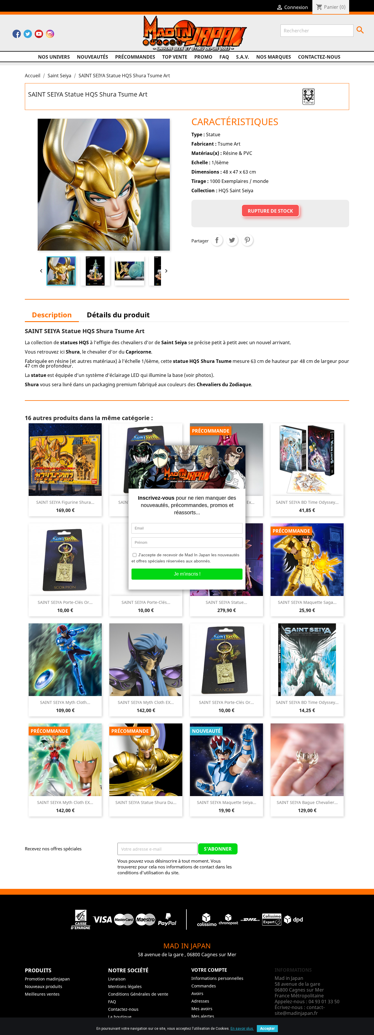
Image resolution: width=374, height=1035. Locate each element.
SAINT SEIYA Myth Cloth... (65, 702)
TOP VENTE (174, 57)
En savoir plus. (242, 1029)
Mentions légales (125, 986)
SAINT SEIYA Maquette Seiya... (226, 802)
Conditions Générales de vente (138, 994)
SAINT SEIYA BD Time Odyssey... (307, 502)
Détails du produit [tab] (118, 314)
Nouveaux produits (43, 986)
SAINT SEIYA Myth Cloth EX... (146, 702)
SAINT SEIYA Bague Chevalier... (307, 802)
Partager (217, 240)
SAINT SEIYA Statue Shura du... (145, 802)
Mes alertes (202, 1016)
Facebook (16, 35)
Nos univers (54, 57)
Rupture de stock (270, 211)
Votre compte (209, 970)
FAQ (224, 57)
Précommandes (135, 57)
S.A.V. (242, 57)
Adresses (200, 1001)
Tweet (232, 240)
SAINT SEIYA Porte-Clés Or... (65, 602)
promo (203, 57)
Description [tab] (52, 314)
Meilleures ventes (42, 994)
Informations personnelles (217, 978)
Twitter (27, 35)
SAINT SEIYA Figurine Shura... (65, 502)
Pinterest (247, 240)
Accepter (267, 1029)
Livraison (117, 979)
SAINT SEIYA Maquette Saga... (307, 602)
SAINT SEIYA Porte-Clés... (146, 602)
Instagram (50, 35)
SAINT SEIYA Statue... (226, 602)
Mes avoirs (201, 1008)
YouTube (38, 35)
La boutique (119, 1017)
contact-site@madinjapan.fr (300, 1010)
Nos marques (273, 57)
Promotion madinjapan (47, 979)
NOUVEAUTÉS (92, 57)
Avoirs (197, 993)
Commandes (203, 986)
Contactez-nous (319, 57)
